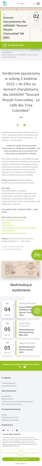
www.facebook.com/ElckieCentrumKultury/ (19, 228)
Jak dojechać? (6, 396)
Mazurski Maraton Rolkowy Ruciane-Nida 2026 (26, 332)
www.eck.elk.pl (8, 225)
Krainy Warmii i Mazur (9, 386)
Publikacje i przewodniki (10, 420)
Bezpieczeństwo (7, 399)
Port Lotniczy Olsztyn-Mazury (12, 404)
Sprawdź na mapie (16, 45)
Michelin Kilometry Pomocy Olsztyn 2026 (27, 349)
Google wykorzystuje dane (9, 444)
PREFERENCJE (21, 455)
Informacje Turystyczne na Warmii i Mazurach (17, 402)
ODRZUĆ (21, 451)
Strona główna (7, 52)
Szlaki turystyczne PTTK (10, 417)
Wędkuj (4, 415)
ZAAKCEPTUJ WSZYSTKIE (21, 459)
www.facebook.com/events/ (13, 220)
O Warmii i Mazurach (9, 383)
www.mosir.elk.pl (8, 230)
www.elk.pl (6, 222)
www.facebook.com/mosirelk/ (14, 233)
